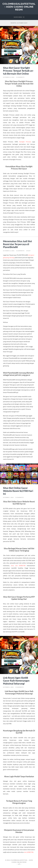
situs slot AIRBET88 (18, 565)
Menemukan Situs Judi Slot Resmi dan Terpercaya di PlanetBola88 (17, 244)
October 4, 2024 (8, 687)
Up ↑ (19, 864)
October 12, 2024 (8, 250)
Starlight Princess (25, 142)
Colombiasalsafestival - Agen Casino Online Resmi (18, 6)
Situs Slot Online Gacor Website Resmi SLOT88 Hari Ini (18, 490)
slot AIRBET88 (28, 852)
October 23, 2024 (8, 77)
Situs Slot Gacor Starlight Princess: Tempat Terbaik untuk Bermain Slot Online (18, 70)
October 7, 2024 (8, 497)
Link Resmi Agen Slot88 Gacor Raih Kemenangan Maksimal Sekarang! (16, 680)
